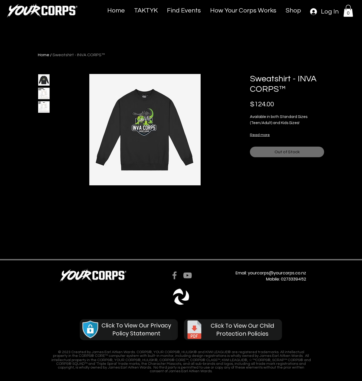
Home (43, 55)
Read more (260, 135)
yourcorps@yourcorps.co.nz (277, 273)
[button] (348, 11)
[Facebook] (174, 275)
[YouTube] (187, 275)
